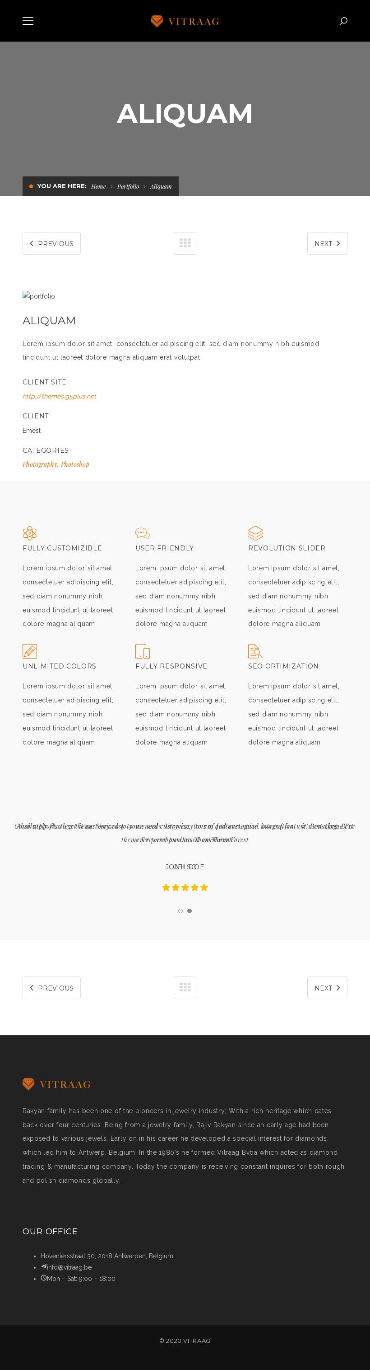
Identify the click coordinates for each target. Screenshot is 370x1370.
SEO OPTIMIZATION (283, 666)
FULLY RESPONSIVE (171, 666)
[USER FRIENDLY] (142, 535)
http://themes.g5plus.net (59, 396)
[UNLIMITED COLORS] (30, 653)
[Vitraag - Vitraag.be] (185, 21)
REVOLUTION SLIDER (287, 548)
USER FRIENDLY (164, 548)
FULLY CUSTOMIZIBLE (62, 548)
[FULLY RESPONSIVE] (142, 653)
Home (98, 186)
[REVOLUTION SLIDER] (255, 535)
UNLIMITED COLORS (60, 666)
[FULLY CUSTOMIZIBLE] (30, 535)
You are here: (62, 186)
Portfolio (128, 186)
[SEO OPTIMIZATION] (255, 653)
